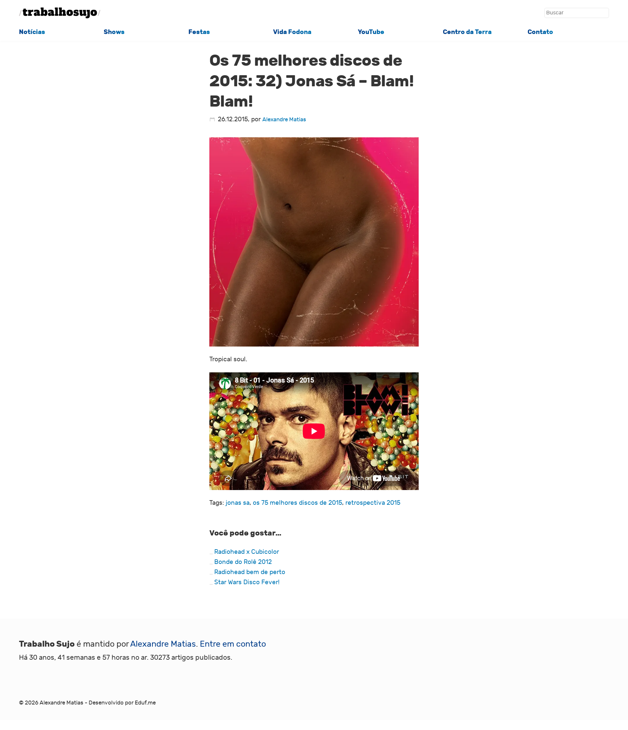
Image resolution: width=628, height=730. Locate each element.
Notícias (32, 32)
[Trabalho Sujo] (60, 13)
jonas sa (238, 502)
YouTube (371, 32)
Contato (540, 32)
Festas (199, 32)
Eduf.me (145, 702)
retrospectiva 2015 (372, 502)
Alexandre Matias (284, 119)
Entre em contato (233, 644)
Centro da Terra (467, 32)
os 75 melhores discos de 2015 (297, 502)
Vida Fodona (292, 32)
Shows (114, 32)
